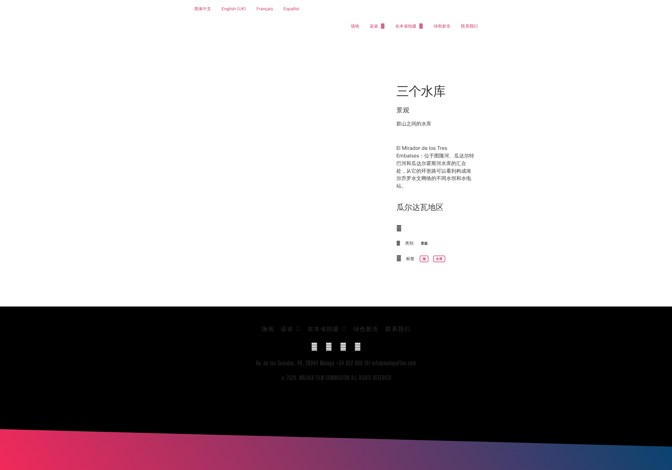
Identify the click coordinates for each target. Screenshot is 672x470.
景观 (403, 109)
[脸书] (314, 346)
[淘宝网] (357, 346)
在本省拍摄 (405, 26)
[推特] (328, 346)
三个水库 (420, 91)
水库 (439, 259)
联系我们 (469, 26)
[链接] (343, 346)
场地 (355, 26)
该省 (374, 26)
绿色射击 (442, 26)
